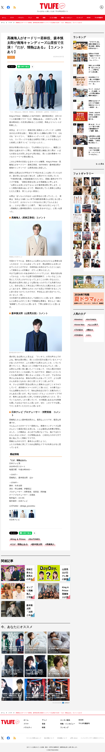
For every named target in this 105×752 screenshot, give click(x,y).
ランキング (79, 17)
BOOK (89, 17)
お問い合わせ (74, 738)
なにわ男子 (93, 325)
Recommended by (57, 702)
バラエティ (21, 17)
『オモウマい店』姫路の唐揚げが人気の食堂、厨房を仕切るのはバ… (94, 45)
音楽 (37, 17)
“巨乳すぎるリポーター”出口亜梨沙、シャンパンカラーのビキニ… (94, 151)
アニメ (30, 17)
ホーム (4, 17)
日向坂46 (79, 335)
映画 (44, 17)
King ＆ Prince (18, 539)
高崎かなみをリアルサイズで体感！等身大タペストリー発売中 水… (94, 104)
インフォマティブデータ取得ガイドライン (92, 738)
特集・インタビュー (66, 17)
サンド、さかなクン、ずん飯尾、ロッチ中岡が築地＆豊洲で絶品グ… (94, 92)
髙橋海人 (50, 544)
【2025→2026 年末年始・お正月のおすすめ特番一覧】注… (94, 116)
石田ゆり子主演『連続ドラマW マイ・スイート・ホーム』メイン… (94, 57)
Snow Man (79, 325)
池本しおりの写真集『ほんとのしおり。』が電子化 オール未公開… (94, 69)
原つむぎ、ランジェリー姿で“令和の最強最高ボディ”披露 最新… (94, 128)
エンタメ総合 (53, 17)
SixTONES (35, 539)
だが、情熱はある (19, 544)
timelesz (79, 319)
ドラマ (12, 17)
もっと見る (100, 164)
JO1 (89, 335)
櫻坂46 (90, 330)
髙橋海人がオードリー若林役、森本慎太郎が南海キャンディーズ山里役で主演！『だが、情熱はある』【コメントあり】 (49, 22)
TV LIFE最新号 (99, 17)
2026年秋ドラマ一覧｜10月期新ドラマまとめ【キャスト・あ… (94, 80)
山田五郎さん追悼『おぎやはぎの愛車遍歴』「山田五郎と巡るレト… (94, 139)
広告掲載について (62, 738)
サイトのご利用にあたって (33, 738)
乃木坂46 (79, 330)
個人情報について (49, 738)
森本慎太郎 (37, 544)
